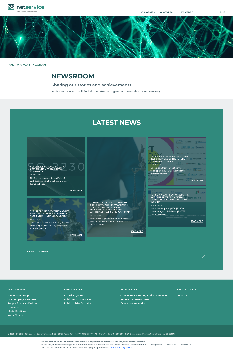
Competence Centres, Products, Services (143, 295)
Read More (76, 191)
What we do (73, 289)
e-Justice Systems (74, 295)
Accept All (171, 345)
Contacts (182, 295)
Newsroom (14, 307)
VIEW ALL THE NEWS (38, 252)
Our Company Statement (22, 299)
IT (224, 12)
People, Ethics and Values (22, 303)
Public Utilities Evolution (78, 303)
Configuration (156, 345)
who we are (23, 65)
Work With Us (15, 315)
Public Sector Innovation (78, 299)
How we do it (130, 289)
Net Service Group (18, 295)
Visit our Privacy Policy (121, 347)
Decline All (186, 345)
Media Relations (17, 311)
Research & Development (135, 299)
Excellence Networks (132, 303)
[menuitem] (148, 12)
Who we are (16, 289)
